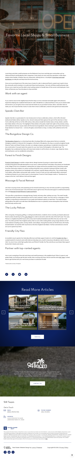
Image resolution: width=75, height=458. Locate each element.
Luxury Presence (37, 447)
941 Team (62, 257)
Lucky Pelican (28, 217)
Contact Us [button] (37, 383)
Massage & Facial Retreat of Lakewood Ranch (23, 191)
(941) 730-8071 (45, 412)
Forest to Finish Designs (12, 162)
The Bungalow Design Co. (12, 141)
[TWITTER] (13, 452)
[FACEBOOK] (5, 452)
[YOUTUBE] (9, 452)
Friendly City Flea (61, 238)
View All (37, 337)
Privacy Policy (63, 447)
